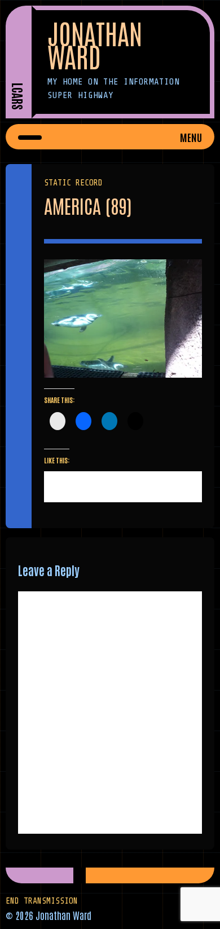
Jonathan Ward (94, 44)
